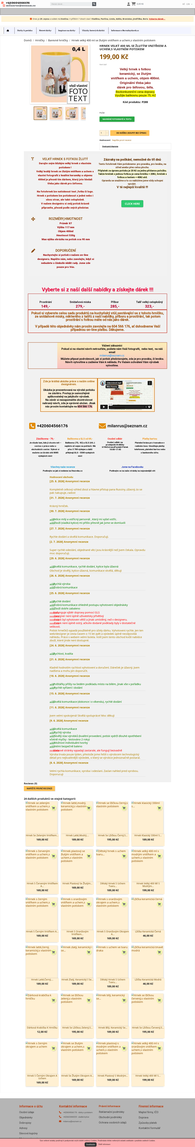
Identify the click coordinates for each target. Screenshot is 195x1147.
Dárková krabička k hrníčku (42, 1027)
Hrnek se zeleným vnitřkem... (42, 835)
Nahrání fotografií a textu (117, 119)
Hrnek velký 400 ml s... (148, 1075)
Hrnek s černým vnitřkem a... (42, 931)
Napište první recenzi (121, 140)
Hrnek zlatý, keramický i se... (77, 979)
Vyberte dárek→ (157, 18)
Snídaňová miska (80, 302)
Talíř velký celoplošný (149, 302)
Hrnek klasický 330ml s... (148, 835)
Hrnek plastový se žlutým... (77, 883)
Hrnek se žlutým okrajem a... (77, 1075)
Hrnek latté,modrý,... (77, 835)
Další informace (104, 1144)
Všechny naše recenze (63, 467)
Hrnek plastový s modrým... (113, 1075)
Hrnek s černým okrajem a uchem (42, 1077)
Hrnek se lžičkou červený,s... (148, 1027)
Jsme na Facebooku (132, 467)
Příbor (115, 302)
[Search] (94, 4)
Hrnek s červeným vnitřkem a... (42, 885)
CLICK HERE (132, 203)
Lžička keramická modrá (148, 979)
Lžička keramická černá (148, 931)
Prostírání (46, 302)
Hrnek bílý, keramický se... (112, 1027)
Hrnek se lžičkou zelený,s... (77, 1027)
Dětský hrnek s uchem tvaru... (112, 885)
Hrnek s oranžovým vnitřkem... (77, 933)
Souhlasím (90, 1144)
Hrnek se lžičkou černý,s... (113, 835)
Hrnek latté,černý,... (42, 979)
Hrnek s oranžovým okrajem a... (113, 933)
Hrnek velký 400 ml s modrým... (148, 885)
